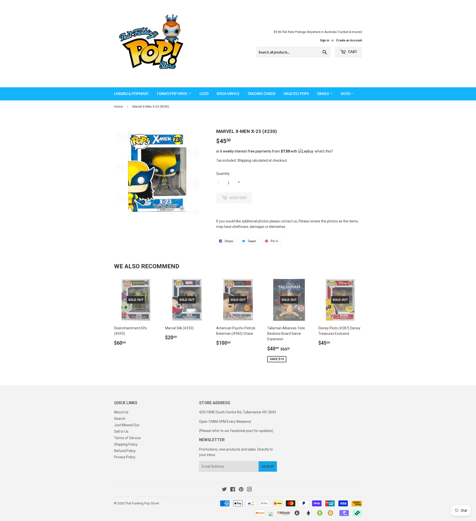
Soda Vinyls (228, 94)
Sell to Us (121, 431)
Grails (323, 94)
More (346, 94)
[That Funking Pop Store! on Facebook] (232, 490)
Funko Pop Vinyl (172, 94)
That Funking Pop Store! (142, 503)
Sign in (324, 40)
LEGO (204, 94)
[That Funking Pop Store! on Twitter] (224, 490)
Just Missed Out (126, 425)
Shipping (244, 160)
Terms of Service (127, 438)
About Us (121, 412)
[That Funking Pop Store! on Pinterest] (241, 490)
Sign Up (268, 466)
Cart (352, 52)
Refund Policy (125, 451)
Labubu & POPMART (131, 94)
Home (118, 106)
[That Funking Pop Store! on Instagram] (249, 490)
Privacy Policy (124, 457)
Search (119, 419)
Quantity (223, 174)
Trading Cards (261, 94)
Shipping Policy (126, 444)
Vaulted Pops (296, 94)
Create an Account (349, 40)
